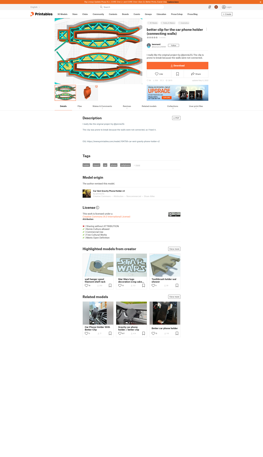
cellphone (125, 165)
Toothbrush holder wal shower (164, 280)
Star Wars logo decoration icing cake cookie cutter (130, 280)
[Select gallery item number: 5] (102, 322)
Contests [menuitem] (113, 14)
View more (174, 249)
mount (96, 165)
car (105, 165)
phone (114, 165)
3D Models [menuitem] (62, 14)
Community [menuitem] (98, 14)
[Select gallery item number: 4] (100, 322)
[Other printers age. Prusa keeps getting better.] (177, 93)
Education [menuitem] (161, 14)
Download (179, 65)
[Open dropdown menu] (206, 29)
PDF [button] (177, 118)
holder (86, 165)
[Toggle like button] (86, 285)
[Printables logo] (41, 14)
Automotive (185, 23)
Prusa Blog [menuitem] (193, 14)
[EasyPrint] (210, 7)
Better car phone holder (165, 328)
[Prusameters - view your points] (216, 7)
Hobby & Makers (169, 23)
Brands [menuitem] (125, 14)
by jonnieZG (98, 193)
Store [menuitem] (74, 14)
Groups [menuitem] (148, 14)
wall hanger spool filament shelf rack (95, 280)
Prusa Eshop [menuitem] (177, 14)
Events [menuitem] (137, 14)
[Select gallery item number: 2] (132, 274)
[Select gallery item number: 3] (98, 322)
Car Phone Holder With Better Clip (97, 328)
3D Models (153, 23)
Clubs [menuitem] (85, 14)
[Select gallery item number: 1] (130, 274)
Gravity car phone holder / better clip (128, 328)
